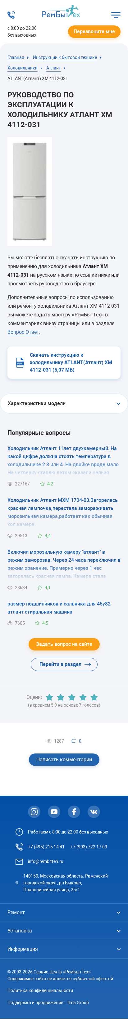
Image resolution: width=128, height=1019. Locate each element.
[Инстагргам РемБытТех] (34, 812)
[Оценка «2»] (60, 697)
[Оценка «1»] (49, 697)
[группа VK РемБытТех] (94, 812)
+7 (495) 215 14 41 (46, 846)
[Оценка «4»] (83, 697)
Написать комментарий (64, 759)
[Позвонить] (11, 17)
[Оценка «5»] (94, 697)
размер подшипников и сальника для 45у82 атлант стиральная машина (59, 608)
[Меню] (116, 15)
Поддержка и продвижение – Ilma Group (48, 1002)
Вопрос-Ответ (23, 332)
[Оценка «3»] (71, 697)
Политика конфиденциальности (40, 990)
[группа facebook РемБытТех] (74, 812)
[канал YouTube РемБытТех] (54, 812)
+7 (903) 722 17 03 (89, 846)
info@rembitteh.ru (45, 861)
